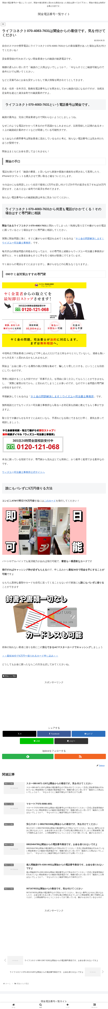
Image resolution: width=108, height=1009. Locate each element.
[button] (71, 741)
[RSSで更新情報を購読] (80, 756)
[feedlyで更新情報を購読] (27, 756)
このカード (50, 500)
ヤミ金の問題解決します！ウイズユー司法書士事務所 (62, 396)
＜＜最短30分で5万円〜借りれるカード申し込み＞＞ (30, 655)
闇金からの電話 (10, 676)
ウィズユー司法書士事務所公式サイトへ (23, 472)
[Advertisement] (54, 703)
